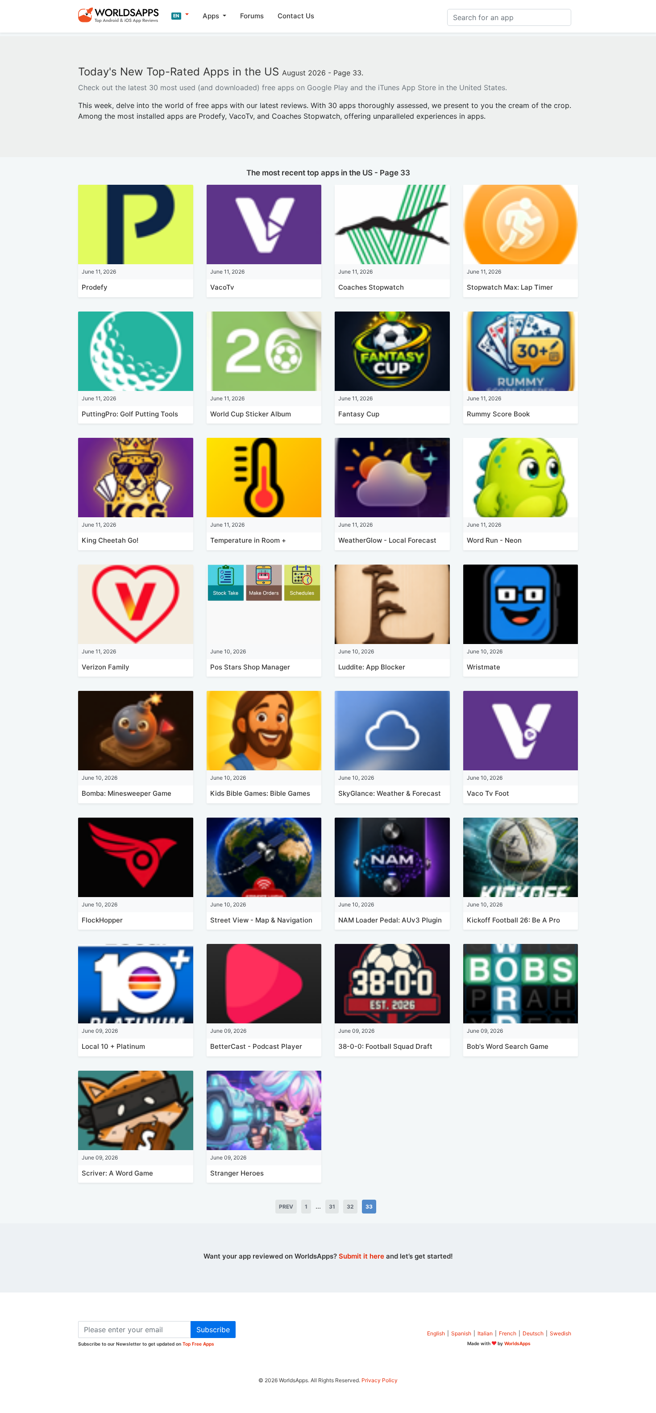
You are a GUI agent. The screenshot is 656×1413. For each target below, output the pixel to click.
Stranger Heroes (237, 1173)
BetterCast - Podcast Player (256, 1046)
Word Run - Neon (494, 540)
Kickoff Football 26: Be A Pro (513, 920)
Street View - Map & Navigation (261, 920)
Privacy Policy (379, 1380)
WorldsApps (517, 1343)
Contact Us (296, 16)
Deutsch (533, 1333)
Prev (286, 1206)
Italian (485, 1333)
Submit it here (361, 1256)
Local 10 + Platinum (113, 1046)
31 (332, 1206)
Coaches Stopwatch (371, 287)
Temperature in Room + (248, 540)
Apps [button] (212, 16)
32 (350, 1206)
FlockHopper (102, 920)
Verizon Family (105, 667)
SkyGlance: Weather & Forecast (389, 793)
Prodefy (95, 287)
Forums (252, 16)
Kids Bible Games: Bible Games (260, 793)
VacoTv (222, 287)
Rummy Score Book (498, 414)
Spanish (461, 1333)
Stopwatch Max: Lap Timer (510, 287)
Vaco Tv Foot (488, 793)
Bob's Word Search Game (507, 1046)
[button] (180, 14)
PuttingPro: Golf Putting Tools (130, 414)
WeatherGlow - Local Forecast (387, 540)
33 (369, 1206)
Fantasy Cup (358, 414)
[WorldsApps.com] (121, 14)
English (436, 1333)
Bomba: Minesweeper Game (126, 793)
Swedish (560, 1333)
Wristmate (483, 667)
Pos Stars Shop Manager (250, 667)
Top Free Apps (198, 1344)
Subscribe (213, 1329)
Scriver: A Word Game (117, 1173)
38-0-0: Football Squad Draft (385, 1046)
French (507, 1333)
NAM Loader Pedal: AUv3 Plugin (390, 920)
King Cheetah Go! (110, 540)
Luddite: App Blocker (371, 667)
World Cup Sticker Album (250, 414)
